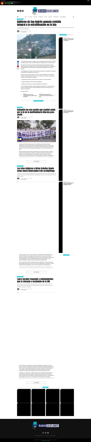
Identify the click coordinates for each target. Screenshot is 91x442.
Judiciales (35, 16)
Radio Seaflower (24, 31)
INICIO (26, 16)
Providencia (41, 16)
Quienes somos (53, 435)
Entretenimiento (63, 16)
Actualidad (30, 16)
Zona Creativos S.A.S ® (45, 440)
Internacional (56, 16)
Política (45, 16)
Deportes (50, 16)
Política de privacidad (39, 435)
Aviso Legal (47, 435)
